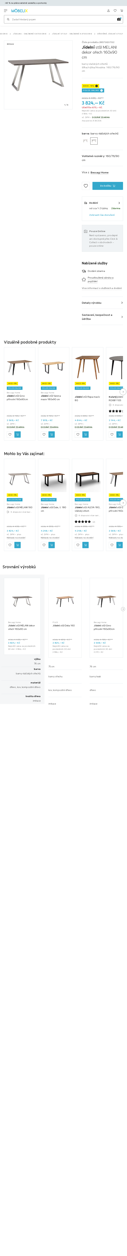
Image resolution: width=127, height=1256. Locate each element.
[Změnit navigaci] (5, 10)
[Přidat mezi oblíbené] (86, 186)
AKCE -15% (88, 86)
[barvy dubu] (85, 141)
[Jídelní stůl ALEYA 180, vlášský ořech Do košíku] (85, 545)
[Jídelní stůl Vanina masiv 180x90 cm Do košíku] (51, 434)
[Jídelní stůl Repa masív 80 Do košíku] (85, 434)
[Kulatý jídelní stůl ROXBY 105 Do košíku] (119, 434)
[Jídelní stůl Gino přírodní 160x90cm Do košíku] (17, 434)
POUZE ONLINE (91, 90)
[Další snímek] (123, 392)
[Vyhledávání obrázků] (119, 19)
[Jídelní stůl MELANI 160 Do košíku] (17, 545)
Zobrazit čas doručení (102, 214)
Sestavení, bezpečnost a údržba (97, 316)
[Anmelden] (108, 10)
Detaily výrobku (92, 302)
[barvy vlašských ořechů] (93, 141)
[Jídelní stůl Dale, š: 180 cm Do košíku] (51, 545)
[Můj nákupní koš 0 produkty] (121, 10)
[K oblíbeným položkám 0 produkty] (115, 10)
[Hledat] (8, 19)
